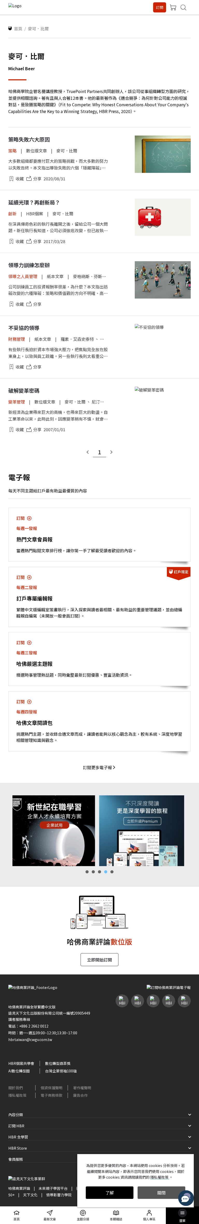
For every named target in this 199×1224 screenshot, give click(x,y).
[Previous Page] (87, 452)
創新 (12, 213)
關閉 (161, 1193)
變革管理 (16, 402)
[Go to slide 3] (99, 871)
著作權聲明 (82, 1087)
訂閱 (159, 7)
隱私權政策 (17, 1095)
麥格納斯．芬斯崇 (89, 276)
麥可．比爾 (66, 150)
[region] (99, 830)
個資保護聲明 (51, 1087)
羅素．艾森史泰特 (77, 339)
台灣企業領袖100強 (61, 1070)
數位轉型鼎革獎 (57, 1063)
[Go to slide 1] (87, 871)
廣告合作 (80, 1095)
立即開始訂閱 (99, 960)
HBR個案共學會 (21, 1063)
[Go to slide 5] (111, 871)
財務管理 (16, 339)
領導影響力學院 (59, 1194)
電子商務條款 (51, 1095)
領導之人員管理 (22, 276)
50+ (11, 1194)
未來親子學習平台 (53, 1188)
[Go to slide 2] (93, 871)
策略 (12, 150)
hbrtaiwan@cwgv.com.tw (30, 1039)
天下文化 (30, 1194)
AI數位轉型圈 (19, 1070)
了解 (109, 1193)
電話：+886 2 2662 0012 (28, 1026)
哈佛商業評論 (19, 1188)
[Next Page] (111, 452)
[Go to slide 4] (105, 871)
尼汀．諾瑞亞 (104, 402)
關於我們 (15, 1087)
